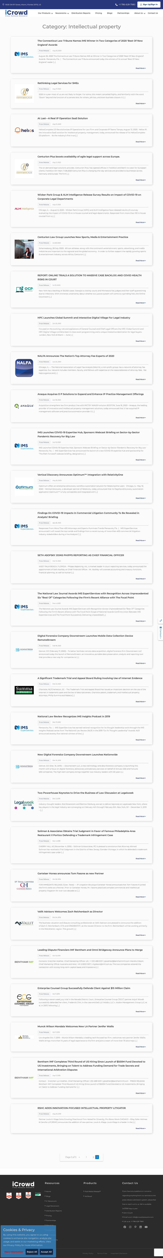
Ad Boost (88, 1196)
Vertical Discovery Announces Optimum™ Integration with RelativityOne (80, 474)
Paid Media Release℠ (93, 1191)
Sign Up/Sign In (150, 4)
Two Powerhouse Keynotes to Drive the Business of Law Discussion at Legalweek (85, 792)
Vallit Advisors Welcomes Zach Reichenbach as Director (70, 911)
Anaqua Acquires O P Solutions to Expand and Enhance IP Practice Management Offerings (91, 394)
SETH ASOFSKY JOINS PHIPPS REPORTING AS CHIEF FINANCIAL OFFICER (81, 555)
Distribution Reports (80, 13)
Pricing (98, 13)
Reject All (32, 1252)
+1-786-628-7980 (126, 4)
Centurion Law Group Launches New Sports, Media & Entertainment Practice (83, 237)
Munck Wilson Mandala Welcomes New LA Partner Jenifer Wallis (76, 1026)
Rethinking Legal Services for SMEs (58, 83)
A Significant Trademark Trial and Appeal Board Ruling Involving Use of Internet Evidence (90, 678)
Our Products (44, 13)
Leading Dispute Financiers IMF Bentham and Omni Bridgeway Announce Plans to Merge (90, 950)
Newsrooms (60, 13)
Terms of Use (102, 1253)
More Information (13, 1252)
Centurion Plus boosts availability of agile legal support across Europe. (79, 156)
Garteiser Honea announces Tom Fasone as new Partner (71, 873)
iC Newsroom (51, 1201)
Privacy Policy (88, 1253)
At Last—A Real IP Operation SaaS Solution (63, 118)
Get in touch (128, 1213)
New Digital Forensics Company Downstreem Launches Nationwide (78, 754)
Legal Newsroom (53, 1206)
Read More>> (141, 68)
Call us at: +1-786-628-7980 (133, 1221)
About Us (138, 13)
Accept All (46, 1252)
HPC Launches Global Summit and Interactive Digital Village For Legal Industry (84, 317)
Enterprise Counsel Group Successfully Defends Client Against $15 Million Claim (84, 988)
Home (48, 1191)
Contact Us (153, 13)
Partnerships (123, 13)
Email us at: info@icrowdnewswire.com (138, 1217)
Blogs (109, 13)
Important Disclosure (119, 1253)
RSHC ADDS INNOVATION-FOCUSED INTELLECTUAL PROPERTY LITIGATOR (82, 1108)
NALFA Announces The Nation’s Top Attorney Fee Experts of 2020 (76, 356)
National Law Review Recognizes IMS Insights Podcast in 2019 (74, 716)
